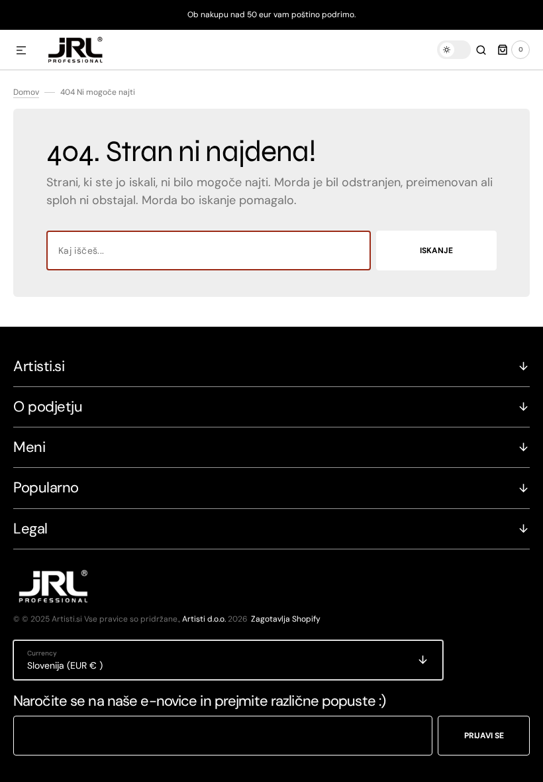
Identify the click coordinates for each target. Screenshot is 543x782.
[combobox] (208, 250)
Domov (26, 92)
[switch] (454, 49)
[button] (21, 51)
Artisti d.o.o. (204, 619)
